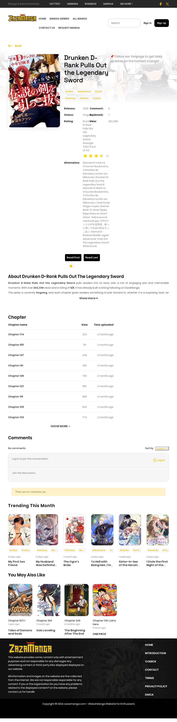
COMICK (150, 661)
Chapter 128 (16, 376)
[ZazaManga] (22, 17)
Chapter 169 (16, 344)
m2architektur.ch (108, 711)
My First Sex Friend (16, 563)
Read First (73, 257)
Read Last (91, 257)
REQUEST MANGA (69, 28)
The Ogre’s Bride (71, 563)
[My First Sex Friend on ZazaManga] (19, 529)
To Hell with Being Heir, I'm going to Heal (101, 565)
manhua (108, 4)
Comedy (27, 550)
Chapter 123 (16, 386)
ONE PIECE (99, 634)
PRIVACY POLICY (156, 686)
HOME (42, 18)
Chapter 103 (16, 417)
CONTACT (152, 670)
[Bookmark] (71, 266)
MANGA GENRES (59, 18)
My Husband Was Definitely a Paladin (46, 565)
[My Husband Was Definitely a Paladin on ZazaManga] (47, 529)
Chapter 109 (16, 407)
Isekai (96, 98)
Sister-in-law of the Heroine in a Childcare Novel (129, 567)
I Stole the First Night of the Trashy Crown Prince (157, 567)
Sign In (148, 23)
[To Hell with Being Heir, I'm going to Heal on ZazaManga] (102, 529)
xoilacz (78, 711)
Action (69, 91)
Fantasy (71, 98)
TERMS (149, 678)
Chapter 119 (15, 396)
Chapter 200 (44, 620)
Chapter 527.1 (16, 620)
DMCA (149, 695)
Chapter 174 (16, 334)
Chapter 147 (16, 355)
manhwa (72, 4)
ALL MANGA (80, 18)
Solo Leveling (45, 630)
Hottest (55, 4)
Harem (84, 98)
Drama (124, 550)
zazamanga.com (75, 704)
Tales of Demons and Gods (20, 632)
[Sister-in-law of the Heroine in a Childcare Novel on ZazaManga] (130, 529)
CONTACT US (47, 28)
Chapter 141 (15, 365)
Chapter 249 (72, 620)
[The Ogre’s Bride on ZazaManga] (75, 529)
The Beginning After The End (74, 632)
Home (149, 645)
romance (90, 4)
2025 (85, 108)
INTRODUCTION (155, 653)
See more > (126, 4)
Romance (57, 550)
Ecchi (98, 91)
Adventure (84, 91)
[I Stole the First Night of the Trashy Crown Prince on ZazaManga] (158, 529)
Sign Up (161, 23)
